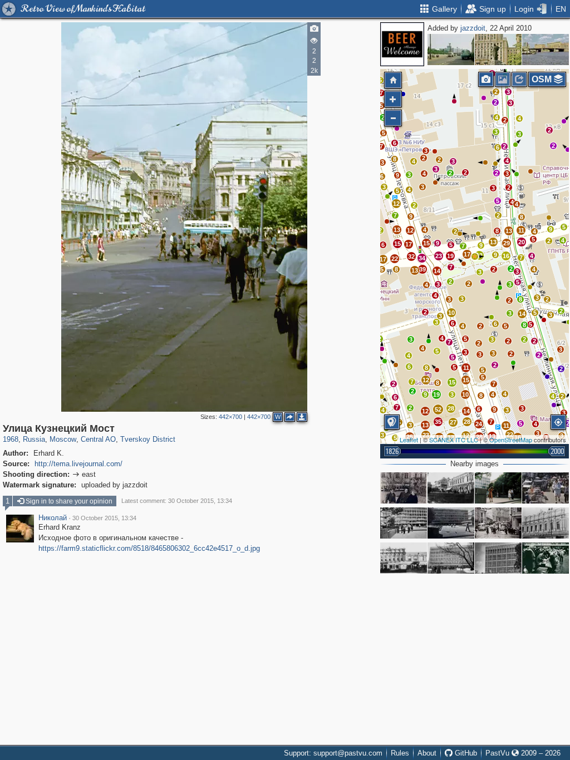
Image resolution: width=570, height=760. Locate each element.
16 (506, 256)
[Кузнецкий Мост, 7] (403, 558)
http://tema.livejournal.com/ (78, 464)
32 (411, 256)
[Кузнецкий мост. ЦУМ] (545, 558)
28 (467, 421)
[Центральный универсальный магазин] (403, 523)
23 (438, 256)
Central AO (98, 439)
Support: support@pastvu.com (333, 753)
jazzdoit (472, 28)
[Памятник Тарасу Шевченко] (498, 49)
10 (465, 394)
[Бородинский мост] (545, 49)
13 (425, 425)
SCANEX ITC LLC (453, 439)
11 (466, 367)
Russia (34, 439)
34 (422, 258)
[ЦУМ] (498, 558)
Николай (52, 518)
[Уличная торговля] (545, 488)
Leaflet (409, 439)
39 (422, 269)
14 (522, 313)
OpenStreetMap (510, 439)
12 (425, 380)
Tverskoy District (147, 439)
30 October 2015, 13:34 (104, 518)
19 (436, 394)
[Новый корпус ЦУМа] (451, 523)
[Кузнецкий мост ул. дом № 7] (545, 523)
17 (383, 259)
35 (438, 421)
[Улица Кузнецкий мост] (451, 488)
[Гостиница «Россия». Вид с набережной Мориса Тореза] (451, 49)
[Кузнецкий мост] (498, 523)
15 (452, 382)
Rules (400, 753)
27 (453, 422)
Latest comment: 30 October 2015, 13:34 (176, 500)
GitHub (465, 753)
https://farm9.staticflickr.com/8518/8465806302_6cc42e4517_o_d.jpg (149, 548)
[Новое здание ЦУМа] (451, 558)
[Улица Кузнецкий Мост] (474, 256)
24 (478, 424)
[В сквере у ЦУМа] (498, 488)
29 (506, 243)
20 (521, 242)
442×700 (230, 416)
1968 (10, 439)
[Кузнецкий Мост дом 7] (403, 488)
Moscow (63, 439)
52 (438, 409)
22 (394, 258)
